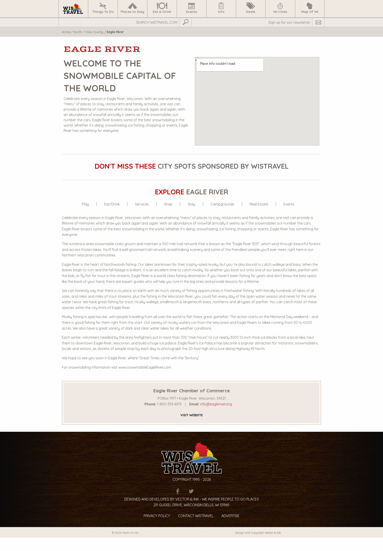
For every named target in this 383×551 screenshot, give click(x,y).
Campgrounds (222, 204)
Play (85, 204)
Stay (191, 204)
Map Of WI (309, 12)
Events (191, 12)
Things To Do (103, 12)
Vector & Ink (273, 532)
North (78, 32)
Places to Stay (132, 12)
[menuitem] (73, 9)
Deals (250, 12)
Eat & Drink (162, 12)
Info (221, 12)
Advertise (230, 516)
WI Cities (280, 12)
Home (66, 32)
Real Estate (259, 204)
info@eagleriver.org (216, 404)
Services (142, 204)
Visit (191, 415)
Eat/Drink (112, 204)
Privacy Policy (157, 516)
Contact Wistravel (195, 516)
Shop (168, 204)
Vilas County (94, 32)
